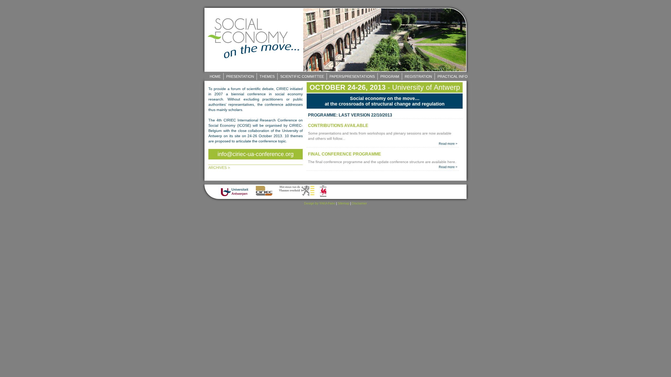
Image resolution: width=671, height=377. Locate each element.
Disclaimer (359, 203)
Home (215, 76)
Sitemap (343, 203)
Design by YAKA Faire (319, 203)
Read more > (448, 144)
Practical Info (452, 76)
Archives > (219, 167)
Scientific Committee (302, 76)
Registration (418, 76)
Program (389, 76)
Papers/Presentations (352, 76)
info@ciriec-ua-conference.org (256, 154)
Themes (267, 76)
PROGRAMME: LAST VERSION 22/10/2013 (350, 115)
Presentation (240, 76)
